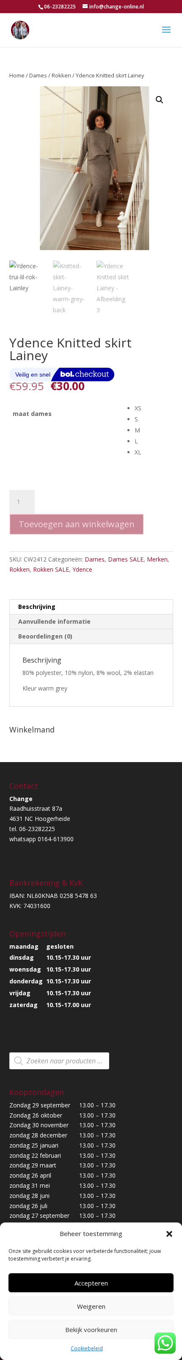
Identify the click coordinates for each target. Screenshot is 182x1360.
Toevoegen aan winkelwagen (77, 524)
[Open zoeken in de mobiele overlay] (59, 1060)
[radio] (154, 408)
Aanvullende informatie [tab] (54, 621)
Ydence (82, 569)
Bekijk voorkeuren (91, 1329)
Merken (157, 559)
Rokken (61, 75)
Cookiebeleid (87, 1348)
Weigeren (91, 1306)
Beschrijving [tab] (36, 607)
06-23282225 (60, 6)
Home (17, 75)
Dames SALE (125, 559)
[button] (169, 1234)
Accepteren (91, 1283)
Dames (38, 75)
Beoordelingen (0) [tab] (45, 636)
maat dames (32, 414)
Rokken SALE (51, 569)
